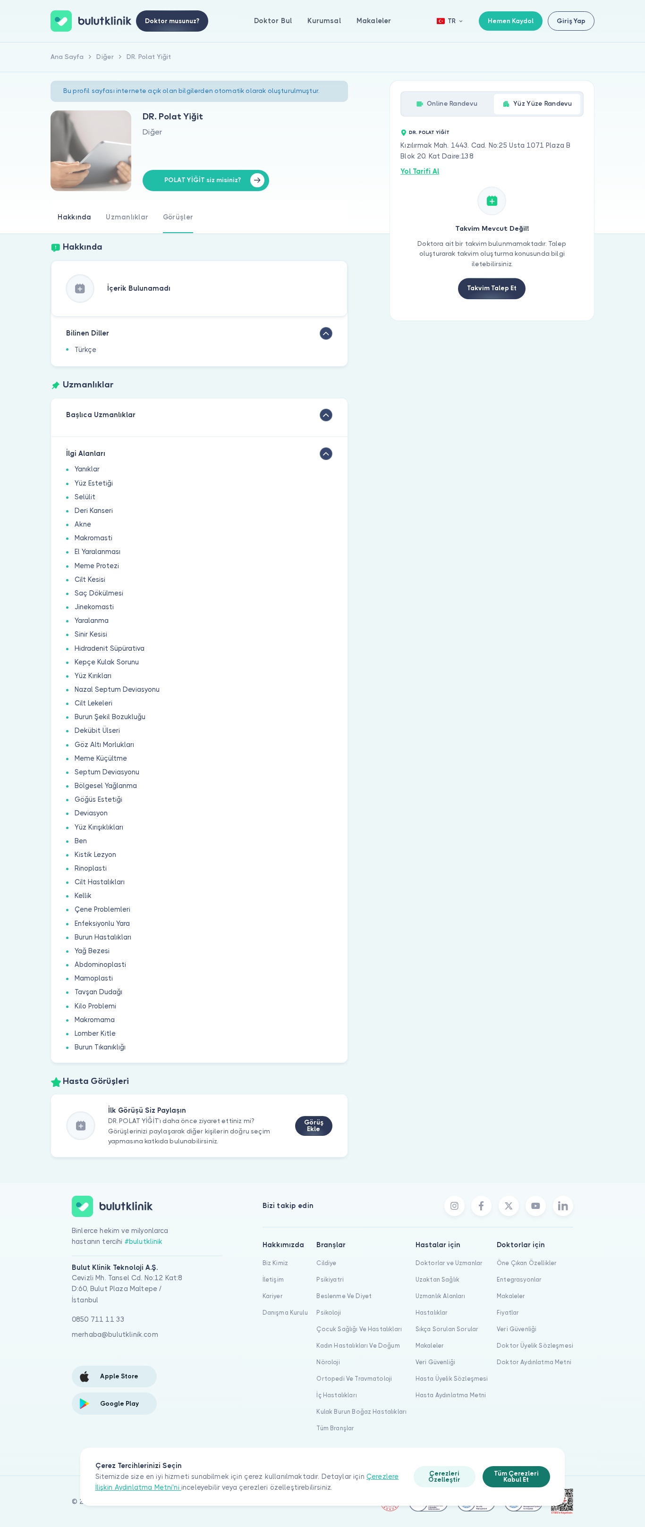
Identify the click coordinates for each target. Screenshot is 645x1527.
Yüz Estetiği (94, 483)
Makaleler (373, 21)
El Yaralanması (97, 551)
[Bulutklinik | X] (509, 1206)
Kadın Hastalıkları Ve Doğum (357, 1345)
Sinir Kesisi (91, 634)
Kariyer (273, 1296)
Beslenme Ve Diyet (344, 1296)
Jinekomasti (94, 607)
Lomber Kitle (95, 1033)
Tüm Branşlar (335, 1428)
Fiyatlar (508, 1312)
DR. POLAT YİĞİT (429, 132)
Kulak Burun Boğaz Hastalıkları (361, 1411)
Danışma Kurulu (285, 1312)
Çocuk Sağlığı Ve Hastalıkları (359, 1329)
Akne (83, 524)
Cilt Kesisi (90, 579)
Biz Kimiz (275, 1263)
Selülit (85, 497)
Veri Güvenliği (435, 1362)
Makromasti (93, 538)
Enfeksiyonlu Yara (102, 923)
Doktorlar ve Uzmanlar (449, 1263)
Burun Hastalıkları (103, 937)
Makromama (95, 1020)
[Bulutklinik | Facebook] (481, 1206)
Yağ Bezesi (92, 951)
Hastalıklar (432, 1312)
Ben (81, 841)
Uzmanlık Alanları (441, 1296)
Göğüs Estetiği (98, 799)
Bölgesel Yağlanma (106, 785)
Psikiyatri (330, 1279)
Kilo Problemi (95, 1006)
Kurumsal (323, 21)
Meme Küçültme (101, 758)
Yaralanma (92, 620)
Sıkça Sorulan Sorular (447, 1329)
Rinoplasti (91, 868)
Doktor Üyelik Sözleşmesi (535, 1345)
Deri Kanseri (94, 510)
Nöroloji (327, 1362)
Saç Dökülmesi (99, 593)
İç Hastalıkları (336, 1395)
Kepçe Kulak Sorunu (107, 662)
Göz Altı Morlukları (104, 744)
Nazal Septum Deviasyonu (117, 689)
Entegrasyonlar (519, 1279)
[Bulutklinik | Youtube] (536, 1206)
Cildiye (326, 1263)
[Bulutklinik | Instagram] (454, 1206)
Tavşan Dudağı (98, 992)
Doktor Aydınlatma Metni (534, 1362)
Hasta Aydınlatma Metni (451, 1395)
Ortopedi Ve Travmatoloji (354, 1378)
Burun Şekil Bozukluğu (110, 717)
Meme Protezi (97, 566)
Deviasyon (91, 813)
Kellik (83, 895)
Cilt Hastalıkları (100, 882)
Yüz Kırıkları (93, 676)
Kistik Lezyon (95, 854)
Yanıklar (87, 469)
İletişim (273, 1279)
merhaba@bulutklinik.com (115, 1334)
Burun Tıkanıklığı (100, 1047)
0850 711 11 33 (98, 1319)
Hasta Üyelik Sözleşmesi (452, 1378)
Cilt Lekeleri (93, 703)
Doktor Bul (273, 21)
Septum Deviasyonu (107, 772)
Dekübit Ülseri (97, 730)
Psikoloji (328, 1312)
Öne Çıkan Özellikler (527, 1263)
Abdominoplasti (100, 964)
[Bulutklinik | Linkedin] (563, 1206)
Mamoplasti (94, 978)
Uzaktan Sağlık (437, 1279)
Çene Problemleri (102, 909)
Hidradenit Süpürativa (109, 648)
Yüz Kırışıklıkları (99, 827)
